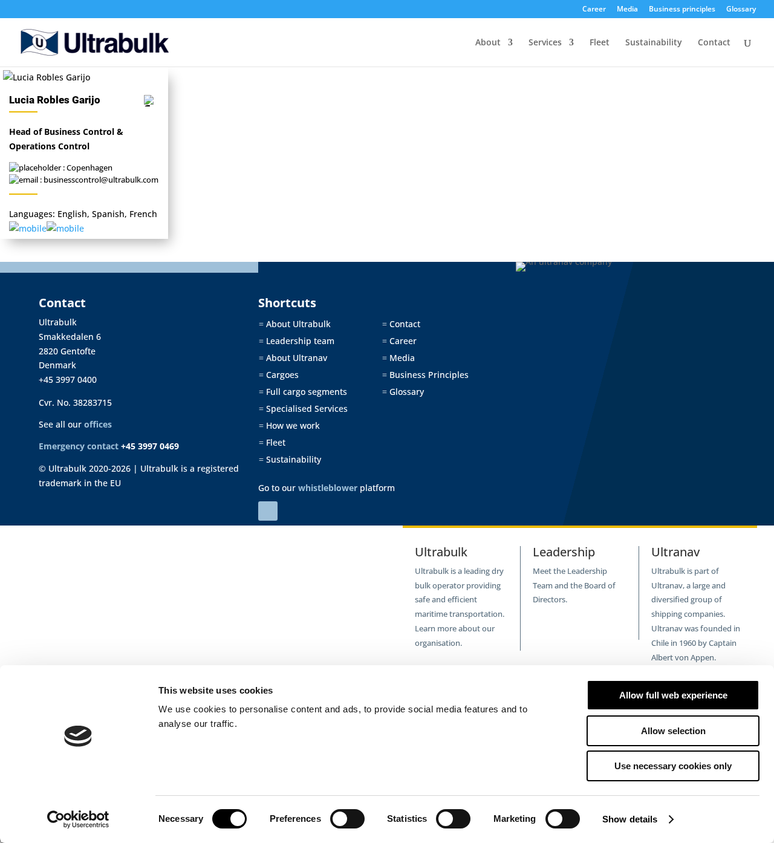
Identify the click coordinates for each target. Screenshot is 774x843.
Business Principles (425, 374)
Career (594, 9)
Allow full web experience (673, 695)
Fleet (600, 43)
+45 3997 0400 (68, 379)
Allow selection (673, 731)
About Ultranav (293, 357)
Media (627, 9)
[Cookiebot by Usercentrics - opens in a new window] (78, 819)
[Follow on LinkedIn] (268, 511)
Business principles (682, 9)
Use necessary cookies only (673, 766)
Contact (714, 43)
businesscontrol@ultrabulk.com (101, 179)
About (488, 43)
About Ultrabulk (295, 324)
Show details (629, 819)
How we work (289, 425)
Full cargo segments (303, 391)
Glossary (741, 9)
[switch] (347, 818)
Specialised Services (303, 408)
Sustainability (653, 43)
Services (545, 43)
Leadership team (296, 341)
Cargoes (279, 374)
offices (98, 424)
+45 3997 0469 (150, 446)
